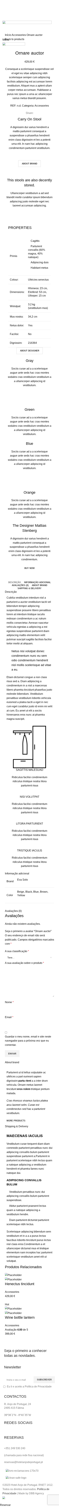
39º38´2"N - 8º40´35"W (17, 1415)
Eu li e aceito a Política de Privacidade (29, 1386)
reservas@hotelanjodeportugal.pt (23, 1462)
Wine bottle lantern (20, 1317)
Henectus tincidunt (19, 1284)
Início (8, 35)
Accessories (19, 35)
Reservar (5, 1505)
